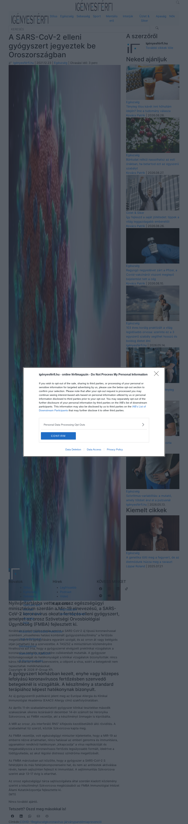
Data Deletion (73, 449)
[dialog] (94, 412)
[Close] (157, 374)
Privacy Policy (115, 449)
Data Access (94, 449)
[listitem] (94, 424)
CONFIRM (58, 435)
